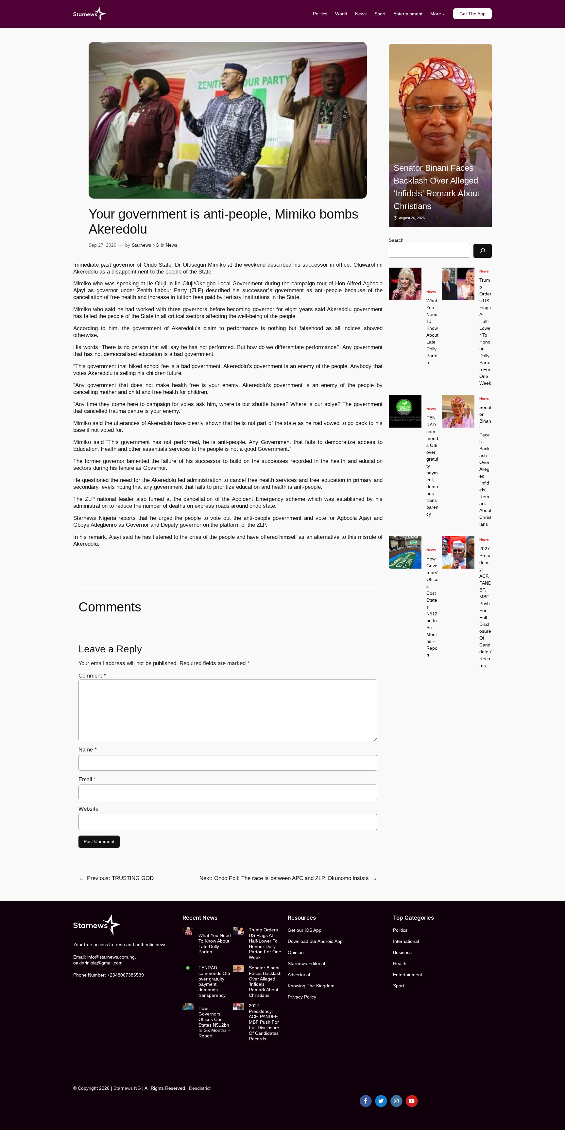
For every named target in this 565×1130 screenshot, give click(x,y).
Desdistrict (200, 1088)
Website (88, 809)
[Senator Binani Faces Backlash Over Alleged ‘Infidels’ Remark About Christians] (440, 135)
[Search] (482, 251)
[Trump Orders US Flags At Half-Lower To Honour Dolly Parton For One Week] (458, 284)
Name (87, 750)
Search (396, 240)
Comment (92, 676)
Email (87, 779)
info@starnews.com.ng (111, 957)
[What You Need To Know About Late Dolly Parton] (405, 284)
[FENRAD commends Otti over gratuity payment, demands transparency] (405, 411)
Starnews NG (145, 245)
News (171, 245)
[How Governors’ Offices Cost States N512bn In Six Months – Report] (405, 552)
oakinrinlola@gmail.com (98, 962)
